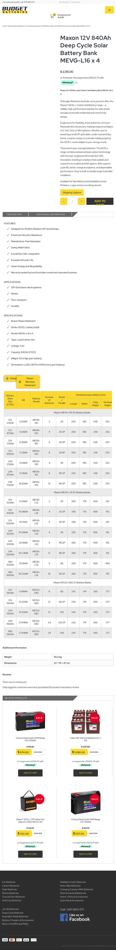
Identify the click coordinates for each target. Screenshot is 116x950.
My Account (64, 2)
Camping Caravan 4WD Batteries (76, 889)
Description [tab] (14, 214)
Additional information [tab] (50, 214)
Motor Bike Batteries (70, 885)
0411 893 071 (29, 2)
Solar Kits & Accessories (71, 900)
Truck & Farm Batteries (13, 896)
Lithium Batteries (10, 885)
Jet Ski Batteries (10, 909)
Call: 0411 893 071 (72, 909)
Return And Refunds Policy (15, 923)
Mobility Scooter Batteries (73, 882)
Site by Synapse (68, 946)
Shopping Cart (64, 15)
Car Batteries (8, 882)
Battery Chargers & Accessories (18, 920)
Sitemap (80, 946)
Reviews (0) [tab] (86, 214)
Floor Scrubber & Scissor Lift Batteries (37, 26)
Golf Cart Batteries (11, 900)
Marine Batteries (10, 893)
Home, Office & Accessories (74, 896)
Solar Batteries (9, 889)
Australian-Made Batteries (15, 916)
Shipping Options (72, 192)
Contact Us (75, 2)
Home (5, 26)
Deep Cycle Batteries (12, 912)
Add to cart (100, 202)
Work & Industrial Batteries (16, 26)
